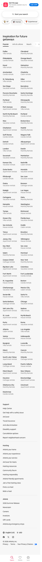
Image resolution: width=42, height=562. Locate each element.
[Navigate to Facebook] (4, 537)
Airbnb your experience (11, 454)
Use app (33, 5)
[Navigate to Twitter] (8, 537)
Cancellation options (10, 433)
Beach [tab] (29, 44)
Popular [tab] (6, 44)
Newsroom (7, 507)
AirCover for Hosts (10, 462)
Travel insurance (9, 421)
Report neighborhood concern (14, 438)
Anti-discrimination (10, 425)
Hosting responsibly (10, 475)
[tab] (6, 21)
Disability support (9, 429)
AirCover (6, 417)
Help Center (7, 408)
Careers (6, 511)
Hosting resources (10, 466)
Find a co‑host (8, 487)
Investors (6, 516)
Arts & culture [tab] (17, 44)
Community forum (10, 470)
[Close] (1, 4)
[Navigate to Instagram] (13, 537)
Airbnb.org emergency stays (13, 524)
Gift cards (6, 520)
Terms (12, 544)
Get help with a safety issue (13, 413)
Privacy (5, 544)
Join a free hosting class (12, 483)
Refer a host (7, 491)
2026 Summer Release (11, 503)
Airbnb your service (10, 458)
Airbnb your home (9, 450)
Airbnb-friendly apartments (13, 479)
